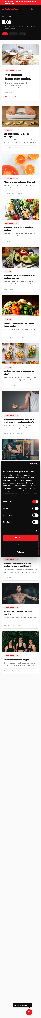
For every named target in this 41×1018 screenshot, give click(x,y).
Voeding (22, 34)
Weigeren (20, 552)
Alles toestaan (20, 538)
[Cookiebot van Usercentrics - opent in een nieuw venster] (29, 464)
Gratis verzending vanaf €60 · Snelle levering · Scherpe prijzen (19, 2)
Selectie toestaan (20, 545)
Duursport (13, 34)
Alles (4, 34)
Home (3, 16)
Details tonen (29, 531)
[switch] (35, 508)
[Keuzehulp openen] (29, 1012)
